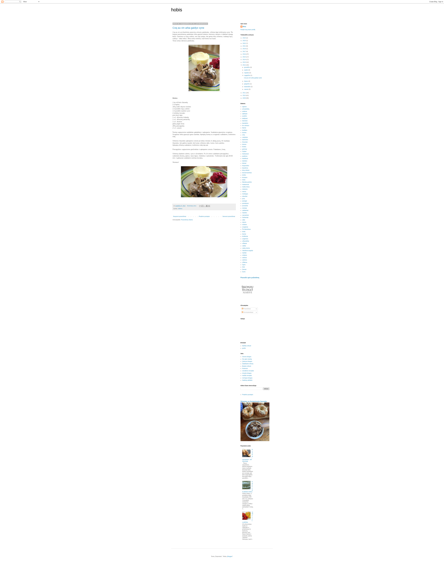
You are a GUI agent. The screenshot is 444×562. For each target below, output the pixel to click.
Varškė (244, 253)
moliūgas (245, 194)
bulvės (244, 132)
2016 (244, 54)
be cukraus (245, 125)
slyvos (244, 222)
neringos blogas (247, 378)
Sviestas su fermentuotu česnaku (253, 401)
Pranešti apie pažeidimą (249, 277)
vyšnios (244, 260)
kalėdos (244, 161)
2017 (244, 51)
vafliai (244, 246)
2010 (244, 95)
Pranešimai (247, 309)
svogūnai (245, 227)
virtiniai (244, 257)
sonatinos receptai (248, 371)
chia (243, 135)
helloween (245, 154)
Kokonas (245, 368)
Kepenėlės (245, 165)
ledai (243, 180)
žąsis (243, 264)
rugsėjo (246, 73)
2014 (244, 59)
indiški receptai (247, 375)
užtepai (244, 243)
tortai (243, 231)
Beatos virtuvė (246, 366)
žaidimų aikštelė (247, 380)
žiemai (244, 269)
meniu (244, 191)
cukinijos (245, 137)
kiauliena (245, 168)
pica (243, 198)
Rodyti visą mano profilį (247, 29)
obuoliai (244, 196)
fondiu (244, 146)
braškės (244, 130)
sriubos (244, 224)
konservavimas (247, 173)
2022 (244, 43)
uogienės (245, 239)
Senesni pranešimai (228, 216)
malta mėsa (246, 187)
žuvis (243, 272)
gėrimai (244, 149)
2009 (244, 98)
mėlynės (245, 189)
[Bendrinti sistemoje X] (205, 206)
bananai (244, 121)
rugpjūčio (247, 75)
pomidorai (245, 203)
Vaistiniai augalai (247, 250)
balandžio (247, 86)
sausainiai (245, 215)
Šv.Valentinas (246, 229)
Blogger (229, 556)
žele (243, 267)
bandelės (245, 123)
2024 (244, 38)
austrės (244, 116)
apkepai (244, 114)
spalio (246, 70)
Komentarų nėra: (192, 205)
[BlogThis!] (202, 206)
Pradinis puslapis (204, 216)
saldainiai (245, 210)
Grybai (244, 151)
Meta (244, 26)
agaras (244, 106)
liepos (246, 81)
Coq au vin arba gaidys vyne (188, 27)
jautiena (244, 156)
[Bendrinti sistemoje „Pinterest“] (209, 206)
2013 (244, 62)
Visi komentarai (248, 312)
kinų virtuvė (245, 170)
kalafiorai (245, 158)
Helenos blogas (247, 361)
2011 (244, 93)
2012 (244, 65)
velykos (244, 255)
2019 (244, 49)
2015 (244, 57)
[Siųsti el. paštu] (200, 206)
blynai (244, 128)
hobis (176, 9)
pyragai (244, 201)
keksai (244, 163)
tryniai (244, 234)
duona (244, 144)
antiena (244, 111)
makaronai (245, 184)
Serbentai (245, 217)
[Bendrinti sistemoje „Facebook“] (207, 206)
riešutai (244, 208)
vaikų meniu (246, 248)
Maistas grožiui (247, 182)
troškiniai (245, 236)
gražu (244, 348)
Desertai (245, 142)
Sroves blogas (246, 356)
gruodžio (247, 67)
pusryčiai (245, 205)
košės (244, 175)
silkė (243, 220)
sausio (246, 89)
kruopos (244, 177)
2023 (244, 40)
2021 (244, 46)
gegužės (247, 84)
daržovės (245, 139)
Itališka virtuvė (246, 346)
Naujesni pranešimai (179, 216)
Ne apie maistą (247, 359)
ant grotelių (245, 109)
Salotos (244, 213)
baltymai (245, 118)
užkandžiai (245, 241)
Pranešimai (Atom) (187, 220)
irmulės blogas (246, 373)
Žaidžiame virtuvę (247, 364)
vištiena (180, 208)
